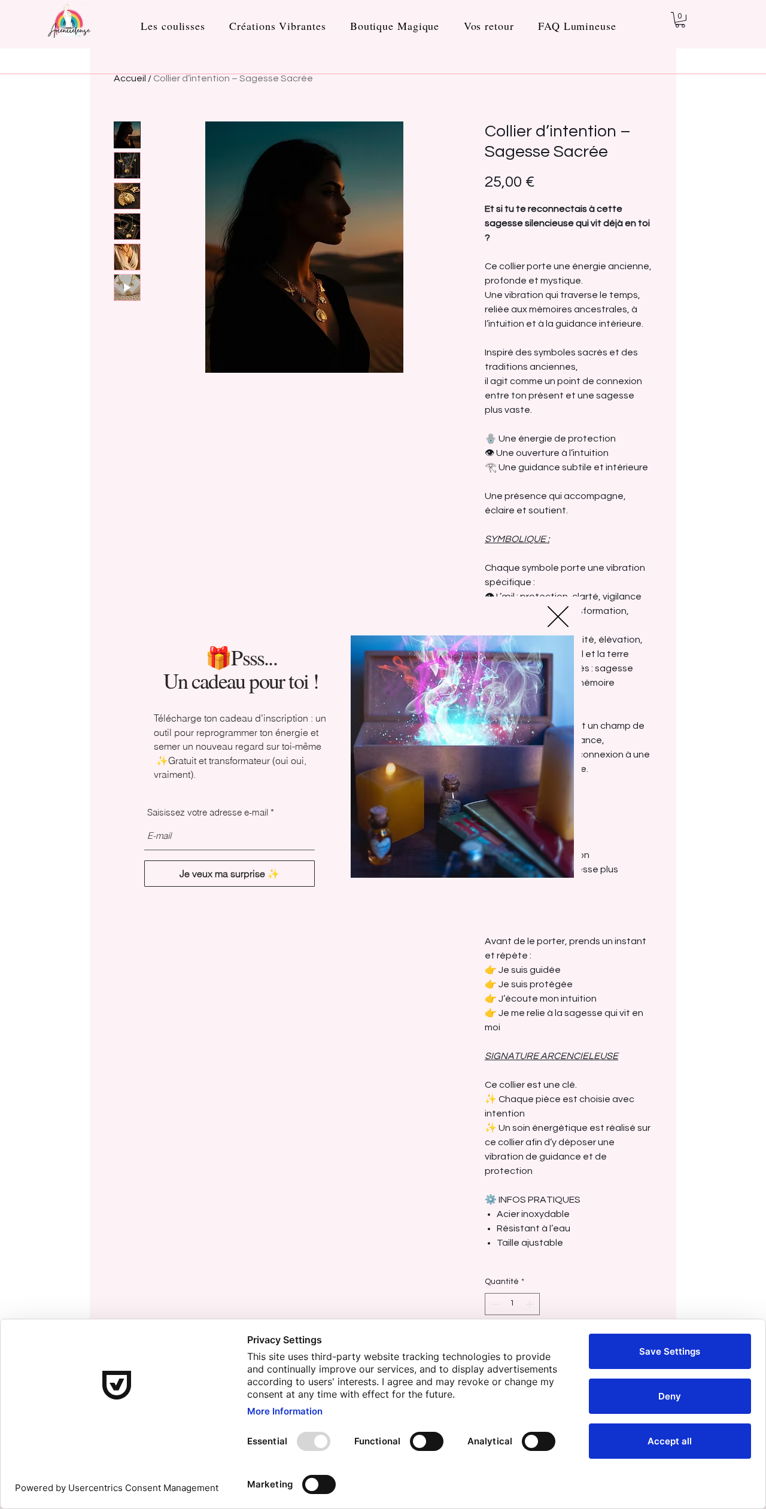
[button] (558, 616)
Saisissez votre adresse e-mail (207, 812)
